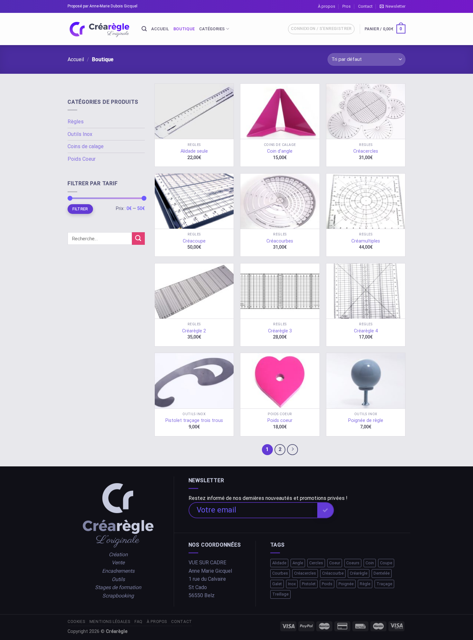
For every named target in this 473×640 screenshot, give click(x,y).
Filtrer (80, 209)
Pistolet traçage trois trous (194, 420)
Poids (327, 583)
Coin (370, 562)
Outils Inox (80, 134)
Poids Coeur (82, 159)
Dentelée (382, 573)
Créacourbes (279, 241)
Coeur (334, 562)
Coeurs (352, 562)
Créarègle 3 (280, 331)
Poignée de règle (365, 420)
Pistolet (309, 583)
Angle (297, 562)
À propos (326, 6)
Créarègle (358, 573)
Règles (76, 122)
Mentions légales (109, 621)
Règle (365, 583)
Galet (277, 583)
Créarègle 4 (366, 331)
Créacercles (365, 151)
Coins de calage (86, 146)
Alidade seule (194, 151)
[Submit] (138, 238)
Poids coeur (279, 420)
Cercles (316, 562)
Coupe (386, 562)
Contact (365, 6)
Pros (346, 6)
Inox (292, 583)
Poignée (346, 583)
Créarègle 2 (194, 331)
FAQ (138, 621)
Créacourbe (333, 573)
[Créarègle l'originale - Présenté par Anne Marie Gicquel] (100, 29)
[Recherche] (144, 29)
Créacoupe (194, 241)
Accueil (160, 28)
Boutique (184, 28)
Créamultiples (365, 241)
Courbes (280, 573)
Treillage (280, 594)
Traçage (384, 583)
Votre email (216, 509)
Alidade (279, 562)
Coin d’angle (279, 151)
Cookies (76, 621)
